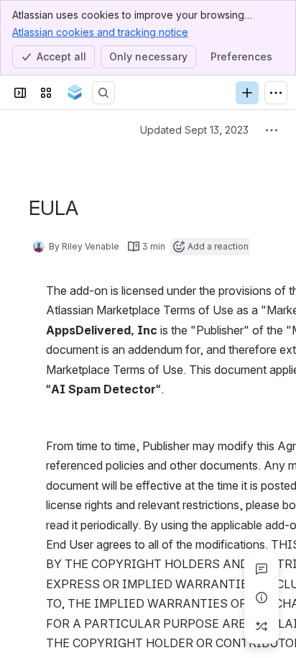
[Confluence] (74, 92)
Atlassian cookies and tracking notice (100, 32)
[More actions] (271, 130)
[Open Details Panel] (261, 597)
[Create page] (261, 626)
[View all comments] (261, 568)
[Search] (103, 92)
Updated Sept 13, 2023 (194, 130)
